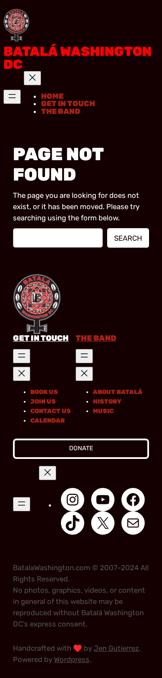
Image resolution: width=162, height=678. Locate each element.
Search (128, 238)
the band (96, 338)
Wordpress (71, 659)
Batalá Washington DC (77, 58)
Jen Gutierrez (116, 648)
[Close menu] (32, 78)
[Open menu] (12, 97)
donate (81, 448)
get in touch (41, 338)
